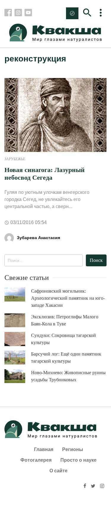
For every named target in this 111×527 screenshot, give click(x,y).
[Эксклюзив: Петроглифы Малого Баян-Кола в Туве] (17, 320)
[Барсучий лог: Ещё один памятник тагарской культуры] (17, 357)
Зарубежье (14, 159)
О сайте (58, 470)
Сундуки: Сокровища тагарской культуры (63, 339)
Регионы (72, 449)
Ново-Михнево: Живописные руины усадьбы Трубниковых (68, 376)
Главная (43, 449)
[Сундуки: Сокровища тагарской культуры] (17, 339)
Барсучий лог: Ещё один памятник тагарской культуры (66, 357)
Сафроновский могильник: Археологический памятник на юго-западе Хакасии (68, 298)
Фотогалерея (36, 460)
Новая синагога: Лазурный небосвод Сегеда (44, 173)
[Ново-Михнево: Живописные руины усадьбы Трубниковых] (17, 376)
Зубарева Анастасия (38, 237)
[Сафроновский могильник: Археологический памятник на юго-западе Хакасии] (17, 294)
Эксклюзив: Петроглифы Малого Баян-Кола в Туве (64, 320)
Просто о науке (78, 460)
